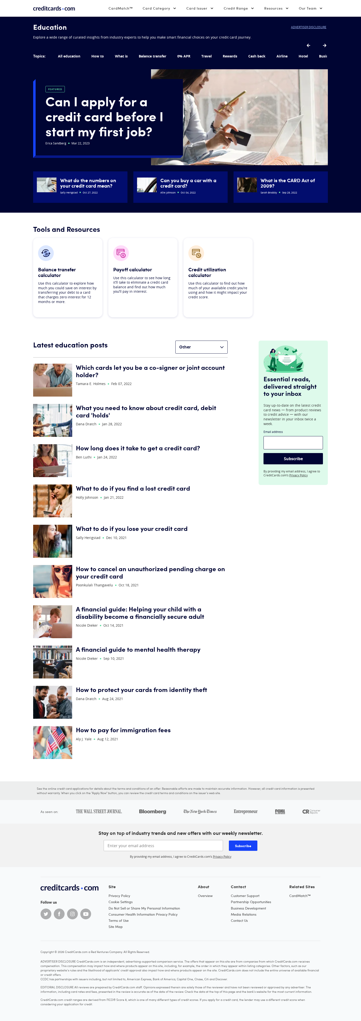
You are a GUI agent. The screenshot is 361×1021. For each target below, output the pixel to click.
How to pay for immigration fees (123, 729)
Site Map (116, 926)
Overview (205, 895)
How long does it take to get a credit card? (138, 448)
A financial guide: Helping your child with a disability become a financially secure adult (140, 613)
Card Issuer (197, 8)
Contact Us (239, 920)
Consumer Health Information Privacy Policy (143, 914)
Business (326, 56)
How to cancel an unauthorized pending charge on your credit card (150, 572)
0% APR (183, 56)
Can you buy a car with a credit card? (188, 183)
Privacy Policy (298, 475)
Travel (206, 56)
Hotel (303, 56)
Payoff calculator (132, 269)
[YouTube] (85, 914)
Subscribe (293, 458)
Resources (273, 8)
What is (121, 56)
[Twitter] (46, 914)
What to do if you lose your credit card (132, 528)
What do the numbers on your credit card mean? (88, 183)
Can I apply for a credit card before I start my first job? (104, 115)
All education (69, 56)
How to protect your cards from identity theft (141, 689)
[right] (324, 45)
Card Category (156, 8)
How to (97, 56)
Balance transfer (152, 56)
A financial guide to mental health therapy (138, 649)
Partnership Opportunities (251, 901)
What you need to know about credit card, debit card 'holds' (146, 411)
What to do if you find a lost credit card (133, 488)
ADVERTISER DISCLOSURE (308, 27)
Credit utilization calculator (207, 272)
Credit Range (236, 8)
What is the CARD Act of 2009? (288, 183)
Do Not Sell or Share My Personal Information (144, 908)
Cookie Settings (121, 901)
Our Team (308, 8)
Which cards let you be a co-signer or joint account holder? (150, 371)
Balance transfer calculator (57, 272)
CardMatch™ (121, 8)
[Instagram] (72, 914)
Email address (273, 432)
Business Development (248, 908)
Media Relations (243, 914)
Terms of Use (119, 920)
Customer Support (245, 895)
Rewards (230, 56)
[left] (308, 45)
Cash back (256, 56)
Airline (282, 56)
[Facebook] (59, 914)
